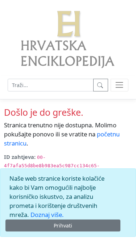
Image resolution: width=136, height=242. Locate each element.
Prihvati (63, 225)
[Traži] (100, 85)
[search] (119, 85)
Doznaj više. (47, 214)
